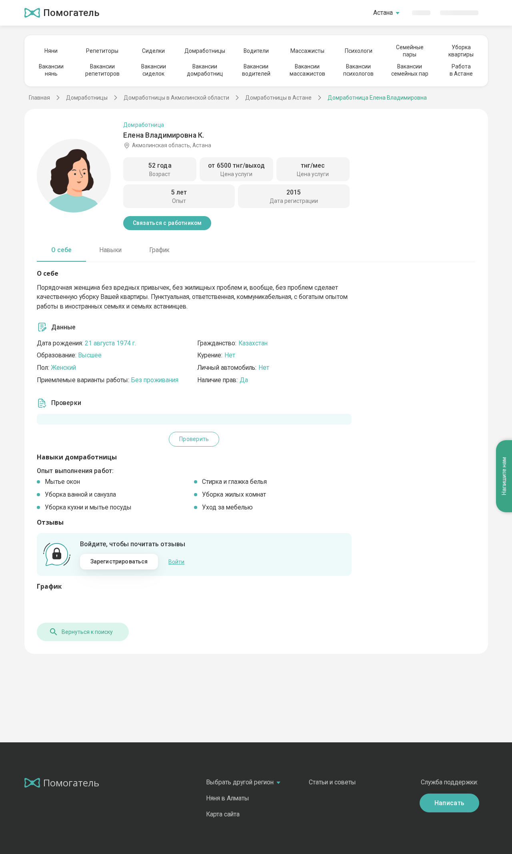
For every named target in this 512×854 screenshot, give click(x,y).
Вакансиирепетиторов (102, 70)
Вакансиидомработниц (205, 70)
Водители (256, 51)
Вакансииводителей (256, 70)
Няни (51, 51)
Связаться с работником (167, 223)
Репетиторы (102, 51)
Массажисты (307, 51)
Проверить (194, 439)
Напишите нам (504, 476)
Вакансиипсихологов (358, 70)
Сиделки (153, 51)
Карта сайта (223, 814)
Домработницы (204, 51)
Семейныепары (410, 51)
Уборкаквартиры (461, 51)
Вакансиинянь (51, 70)
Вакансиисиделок (153, 70)
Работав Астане (461, 70)
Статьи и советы (332, 782)
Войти (176, 562)
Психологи (358, 51)
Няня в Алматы (227, 798)
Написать (449, 803)
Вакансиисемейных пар (409, 70)
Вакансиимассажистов (307, 70)
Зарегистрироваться (119, 561)
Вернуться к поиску (87, 632)
